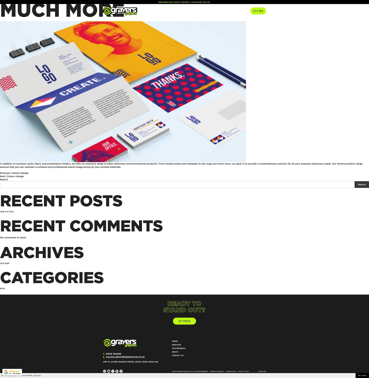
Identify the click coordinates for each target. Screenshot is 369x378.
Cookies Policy (231, 371)
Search (4, 179)
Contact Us (178, 355)
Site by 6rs (262, 371)
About (231, 11)
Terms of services (217, 371)
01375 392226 (113, 354)
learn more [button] (37, 375)
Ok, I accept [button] (362, 375)
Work (208, 11)
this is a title (7, 212)
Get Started (184, 321)
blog (2, 288)
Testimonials (219, 11)
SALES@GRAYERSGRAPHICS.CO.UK (125, 357)
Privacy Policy (244, 371)
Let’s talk (258, 10)
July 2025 (4, 263)
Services (240, 11)
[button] (12, 372)
